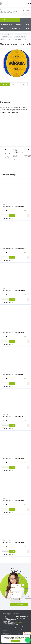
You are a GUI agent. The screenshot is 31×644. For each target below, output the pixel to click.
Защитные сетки (12, 617)
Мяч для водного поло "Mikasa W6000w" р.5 (14, 248)
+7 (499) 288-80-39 (22, 616)
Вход (27, 3)
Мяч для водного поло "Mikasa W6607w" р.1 (14, 332)
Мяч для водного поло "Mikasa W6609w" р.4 (14, 542)
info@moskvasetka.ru (20, 618)
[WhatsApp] (28, 640)
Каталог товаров (8, 19)
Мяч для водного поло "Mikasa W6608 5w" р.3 (14, 290)
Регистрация (21, 632)
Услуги (2, 28)
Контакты (27, 28)
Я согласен (15, 640)
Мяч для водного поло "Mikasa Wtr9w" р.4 (13, 374)
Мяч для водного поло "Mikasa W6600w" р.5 (14, 500)
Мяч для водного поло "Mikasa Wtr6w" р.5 (13, 416)
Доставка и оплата (15, 28)
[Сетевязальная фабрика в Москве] (10, 9)
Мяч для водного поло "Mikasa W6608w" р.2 (14, 206)
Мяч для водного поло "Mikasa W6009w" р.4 (14, 458)
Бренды (27, 24)
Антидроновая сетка (6, 24)
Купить (12, 215)
